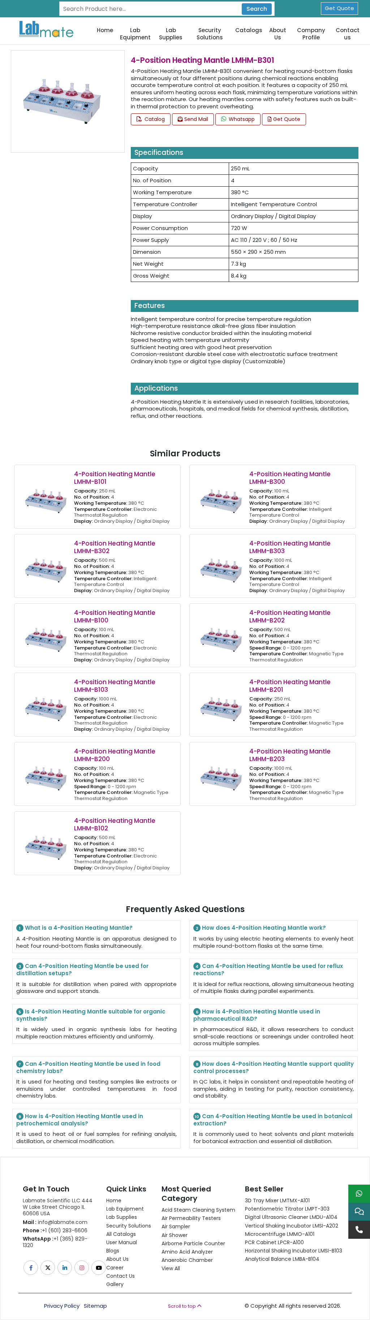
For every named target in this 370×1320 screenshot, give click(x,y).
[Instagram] (82, 1267)
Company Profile (311, 34)
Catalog (154, 119)
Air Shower (175, 1235)
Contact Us (120, 1276)
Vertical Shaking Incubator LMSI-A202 (291, 1226)
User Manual (121, 1242)
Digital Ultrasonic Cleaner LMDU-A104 (291, 1217)
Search (256, 9)
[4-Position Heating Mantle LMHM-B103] (46, 704)
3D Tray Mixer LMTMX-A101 (277, 1200)
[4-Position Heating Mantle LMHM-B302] (46, 565)
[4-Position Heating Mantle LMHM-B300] (221, 496)
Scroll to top (182, 1306)
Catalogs (248, 30)
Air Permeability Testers (191, 1218)
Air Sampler (176, 1226)
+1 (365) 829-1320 (55, 1242)
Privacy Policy (61, 1306)
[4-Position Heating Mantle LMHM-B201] (221, 704)
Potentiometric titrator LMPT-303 (287, 1209)
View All (171, 1268)
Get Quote (339, 8)
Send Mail (195, 119)
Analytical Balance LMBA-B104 (282, 1259)
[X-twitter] (48, 1267)
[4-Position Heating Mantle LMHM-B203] (221, 773)
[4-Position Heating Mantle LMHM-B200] (46, 773)
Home (105, 30)
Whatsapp (241, 119)
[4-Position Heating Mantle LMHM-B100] (46, 635)
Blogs (112, 1250)
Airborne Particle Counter (193, 1243)
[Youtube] (99, 1267)
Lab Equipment (135, 34)
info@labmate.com (55, 1222)
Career (115, 1267)
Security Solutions (210, 34)
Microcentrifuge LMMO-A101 (279, 1234)
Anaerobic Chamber (187, 1260)
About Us (277, 34)
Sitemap (95, 1306)
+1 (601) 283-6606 (55, 1230)
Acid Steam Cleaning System (198, 1210)
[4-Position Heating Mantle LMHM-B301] (62, 101)
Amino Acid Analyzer (187, 1252)
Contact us (348, 34)
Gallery (115, 1284)
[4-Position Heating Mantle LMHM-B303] (221, 565)
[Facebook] (31, 1267)
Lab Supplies (170, 34)
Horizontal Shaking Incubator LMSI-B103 (293, 1250)
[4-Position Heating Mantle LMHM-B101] (46, 496)
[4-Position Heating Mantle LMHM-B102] (46, 843)
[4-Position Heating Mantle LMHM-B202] (221, 635)
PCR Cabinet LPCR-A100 (274, 1242)
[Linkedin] (65, 1267)
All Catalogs (121, 1234)
